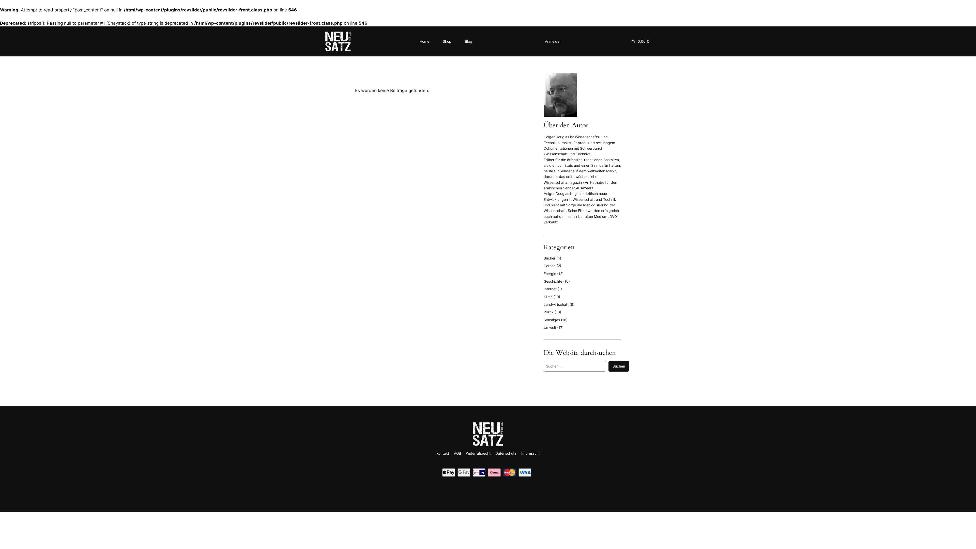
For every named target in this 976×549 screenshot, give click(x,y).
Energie (550, 273)
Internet (550, 289)
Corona (550, 266)
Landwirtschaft (556, 304)
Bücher (549, 258)
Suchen (619, 366)
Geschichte (553, 281)
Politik (549, 312)
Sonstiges (552, 320)
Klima (548, 297)
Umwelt (550, 327)
